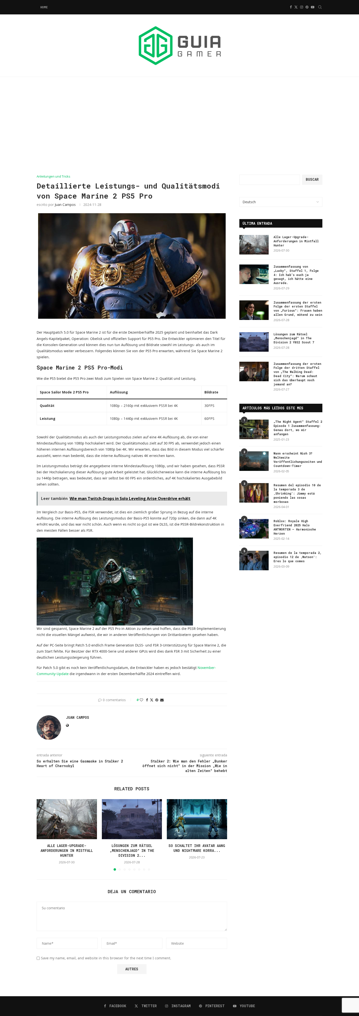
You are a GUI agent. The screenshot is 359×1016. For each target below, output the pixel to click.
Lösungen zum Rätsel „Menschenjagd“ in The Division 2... (132, 850)
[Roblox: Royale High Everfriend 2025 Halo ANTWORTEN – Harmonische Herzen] (254, 529)
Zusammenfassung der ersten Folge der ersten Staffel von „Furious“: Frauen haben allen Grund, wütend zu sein (298, 308)
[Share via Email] (162, 700)
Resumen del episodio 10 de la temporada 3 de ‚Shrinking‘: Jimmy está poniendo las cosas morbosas (297, 493)
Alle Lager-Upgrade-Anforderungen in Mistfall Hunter (67, 850)
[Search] (319, 7)
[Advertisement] (179, 126)
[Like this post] (141, 700)
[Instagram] (301, 7)
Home (44, 7)
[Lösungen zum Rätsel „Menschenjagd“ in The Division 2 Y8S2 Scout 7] (132, 819)
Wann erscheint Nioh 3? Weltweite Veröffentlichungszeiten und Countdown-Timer (298, 459)
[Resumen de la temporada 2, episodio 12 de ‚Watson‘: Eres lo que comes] (254, 560)
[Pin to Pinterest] (156, 700)
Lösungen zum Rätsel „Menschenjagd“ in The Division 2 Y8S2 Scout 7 (294, 338)
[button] (43, 834)
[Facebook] (291, 7)
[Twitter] (296, 7)
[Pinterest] (307, 7)
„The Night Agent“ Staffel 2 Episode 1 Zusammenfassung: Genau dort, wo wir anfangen (298, 428)
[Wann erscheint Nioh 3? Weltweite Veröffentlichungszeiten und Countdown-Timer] (254, 461)
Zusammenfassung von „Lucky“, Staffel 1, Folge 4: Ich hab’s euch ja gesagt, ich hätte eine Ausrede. (296, 275)
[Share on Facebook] (147, 700)
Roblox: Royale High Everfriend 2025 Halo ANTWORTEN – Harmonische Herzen (295, 527)
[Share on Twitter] (151, 700)
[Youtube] (312, 7)
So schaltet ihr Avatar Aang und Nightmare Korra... (197, 848)
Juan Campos (65, 204)
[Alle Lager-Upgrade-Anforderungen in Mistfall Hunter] (67, 819)
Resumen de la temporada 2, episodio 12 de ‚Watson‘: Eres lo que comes (298, 557)
